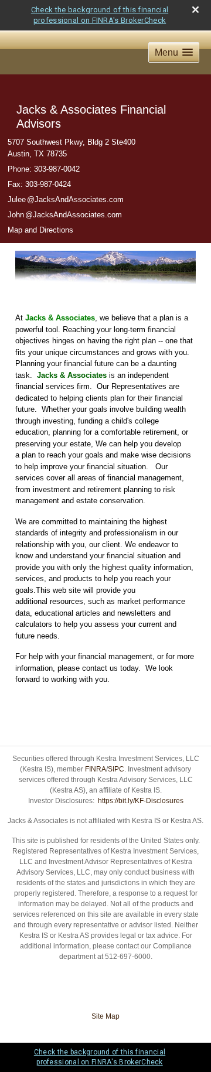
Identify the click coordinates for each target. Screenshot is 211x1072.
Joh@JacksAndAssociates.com (65, 214)
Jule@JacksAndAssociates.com (66, 199)
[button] (173, 52)
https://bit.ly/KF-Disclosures (140, 801)
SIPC (116, 769)
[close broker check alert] (195, 9)
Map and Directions (40, 230)
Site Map (105, 1016)
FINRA (95, 769)
